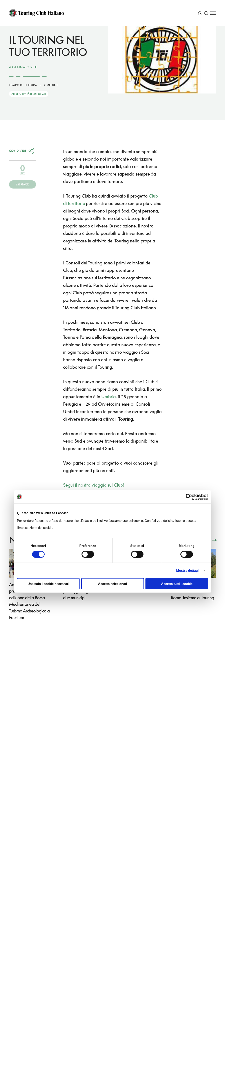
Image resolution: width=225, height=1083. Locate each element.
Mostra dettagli (188, 570)
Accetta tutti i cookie (176, 584)
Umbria (108, 396)
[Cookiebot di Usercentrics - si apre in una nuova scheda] (189, 496)
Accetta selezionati (112, 584)
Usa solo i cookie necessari (48, 584)
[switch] (88, 554)
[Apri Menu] (213, 13)
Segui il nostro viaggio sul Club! (93, 484)
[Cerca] (206, 13)
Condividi (17, 150)
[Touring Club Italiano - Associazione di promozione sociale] (36, 13)
